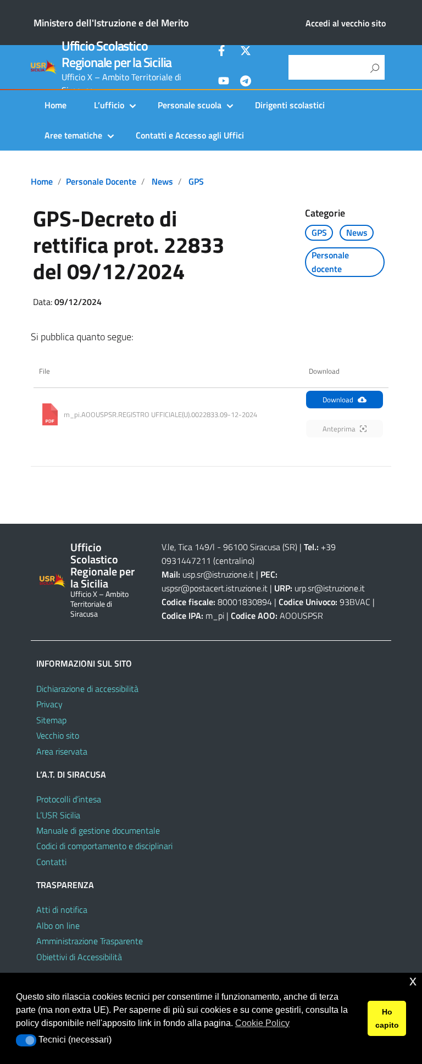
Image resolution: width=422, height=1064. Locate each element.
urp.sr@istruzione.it (330, 588)
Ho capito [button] (387, 1018)
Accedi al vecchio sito (346, 23)
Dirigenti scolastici (290, 105)
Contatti (51, 861)
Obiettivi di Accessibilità (79, 956)
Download (338, 399)
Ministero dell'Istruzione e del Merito (111, 22)
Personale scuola (189, 105)
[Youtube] (223, 82)
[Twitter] (245, 52)
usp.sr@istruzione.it (218, 574)
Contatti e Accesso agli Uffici (190, 135)
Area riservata (61, 751)
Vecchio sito (57, 735)
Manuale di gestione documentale (98, 830)
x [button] (413, 981)
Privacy (49, 704)
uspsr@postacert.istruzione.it (215, 588)
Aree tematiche (73, 135)
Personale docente (101, 181)
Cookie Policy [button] (262, 1023)
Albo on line (58, 925)
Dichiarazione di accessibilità (87, 688)
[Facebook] (223, 52)
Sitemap (51, 720)
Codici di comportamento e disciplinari (104, 845)
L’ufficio (109, 105)
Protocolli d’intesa (68, 799)
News (162, 181)
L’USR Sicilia (58, 815)
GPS (196, 181)
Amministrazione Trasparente (89, 940)
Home (55, 105)
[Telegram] (245, 82)
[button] (26, 1040)
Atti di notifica (61, 909)
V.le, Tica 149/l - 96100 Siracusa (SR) (229, 546)
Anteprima (339, 428)
